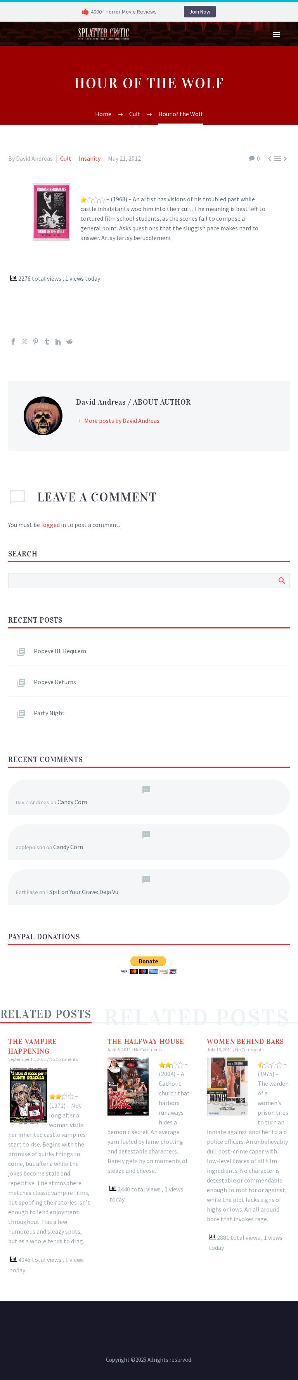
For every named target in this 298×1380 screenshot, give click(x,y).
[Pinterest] (36, 341)
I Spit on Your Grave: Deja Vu (82, 892)
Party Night (49, 713)
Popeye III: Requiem (60, 651)
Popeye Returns (55, 682)
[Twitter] (24, 341)
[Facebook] (13, 341)
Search (281, 580)
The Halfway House (145, 1041)
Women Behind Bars (245, 1041)
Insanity (89, 158)
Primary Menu (277, 34)
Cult (65, 158)
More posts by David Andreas (121, 420)
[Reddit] (69, 341)
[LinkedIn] (58, 341)
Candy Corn (72, 802)
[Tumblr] (47, 341)
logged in (53, 525)
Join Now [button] (199, 11)
